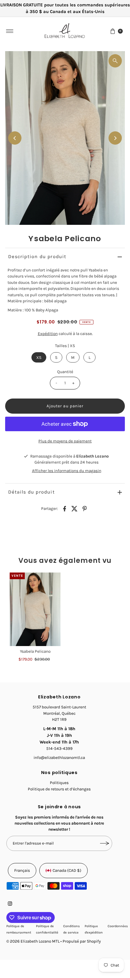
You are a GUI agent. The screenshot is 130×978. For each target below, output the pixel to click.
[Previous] (14, 138)
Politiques (59, 782)
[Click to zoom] (115, 60)
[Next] (115, 138)
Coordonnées (118, 926)
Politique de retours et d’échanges (59, 789)
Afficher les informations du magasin (66, 470)
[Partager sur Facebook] (64, 508)
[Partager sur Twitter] (74, 508)
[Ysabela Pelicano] (35, 609)
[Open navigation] (10, 31)
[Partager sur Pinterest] (84, 508)
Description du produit (37, 256)
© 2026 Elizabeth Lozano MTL (33, 941)
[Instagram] (10, 904)
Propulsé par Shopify (82, 941)
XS (38, 357)
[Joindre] (104, 843)
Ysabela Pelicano (35, 651)
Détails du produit (31, 492)
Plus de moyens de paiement (65, 441)
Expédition (48, 333)
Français (22, 870)
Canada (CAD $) (67, 870)
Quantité (65, 371)
